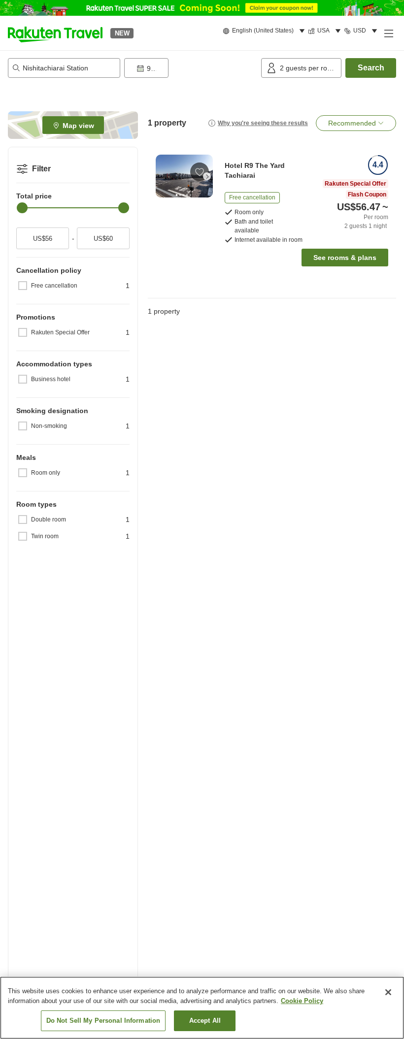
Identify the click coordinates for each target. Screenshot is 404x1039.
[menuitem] (265, 31)
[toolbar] (190, 68)
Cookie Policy (302, 1001)
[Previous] (162, 176)
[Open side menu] (388, 33)
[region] (202, 1007)
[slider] (22, 207)
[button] (55, 33)
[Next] (207, 176)
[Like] (199, 171)
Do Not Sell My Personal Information (103, 1020)
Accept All (205, 1020)
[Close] (388, 992)
